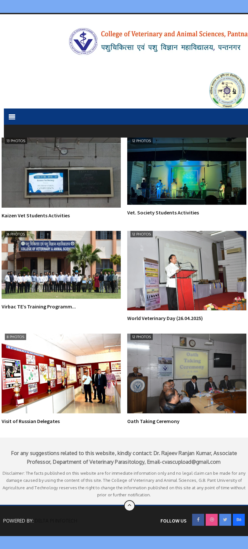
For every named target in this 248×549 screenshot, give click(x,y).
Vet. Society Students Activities (163, 212)
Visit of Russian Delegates (31, 421)
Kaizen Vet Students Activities (36, 215)
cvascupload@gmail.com (191, 462)
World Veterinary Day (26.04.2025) (165, 318)
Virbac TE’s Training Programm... (39, 306)
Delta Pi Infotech (56, 520)
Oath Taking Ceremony (153, 421)
